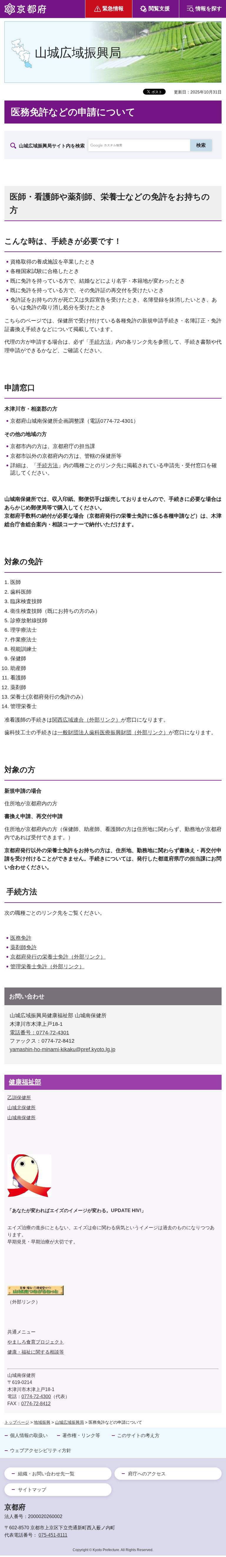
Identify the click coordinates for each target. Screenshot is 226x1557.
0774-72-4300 (36, 1396)
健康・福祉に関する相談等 (35, 1351)
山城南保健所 (21, 1117)
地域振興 (42, 1422)
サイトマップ (32, 1489)
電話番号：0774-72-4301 (39, 1033)
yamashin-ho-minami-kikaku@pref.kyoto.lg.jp (62, 1049)
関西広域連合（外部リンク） (86, 720)
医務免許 (20, 938)
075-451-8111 (53, 1535)
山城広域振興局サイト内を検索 (52, 145)
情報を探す (208, 8)
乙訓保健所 (19, 1097)
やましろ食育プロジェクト (35, 1341)
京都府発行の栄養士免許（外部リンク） (58, 957)
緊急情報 (113, 8)
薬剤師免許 (23, 947)
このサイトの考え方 (138, 1435)
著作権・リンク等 (81, 1435)
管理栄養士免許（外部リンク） (47, 967)
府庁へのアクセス (147, 1473)
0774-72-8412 (36, 1403)
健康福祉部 (25, 1082)
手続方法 (99, 342)
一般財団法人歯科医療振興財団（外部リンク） (113, 732)
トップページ (16, 1422)
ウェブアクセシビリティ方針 (40, 1450)
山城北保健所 (21, 1107)
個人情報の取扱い (29, 1435)
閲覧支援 (159, 8)
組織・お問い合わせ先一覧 (46, 1473)
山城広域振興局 (69, 1422)
